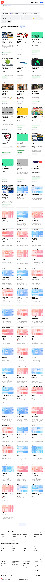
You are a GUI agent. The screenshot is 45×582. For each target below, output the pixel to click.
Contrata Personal (34, 2)
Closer (18, 82)
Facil (35, 536)
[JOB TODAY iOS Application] (36, 562)
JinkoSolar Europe (35, 249)
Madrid (2, 545)
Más (9, 21)
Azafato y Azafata (38, 18)
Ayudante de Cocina (27, 18)
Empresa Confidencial (6, 327)
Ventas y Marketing (15, 13)
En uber (24, 536)
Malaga (24, 548)
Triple (33, 484)
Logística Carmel (5, 30)
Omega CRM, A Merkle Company (21, 288)
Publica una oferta (4, 563)
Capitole (3, 209)
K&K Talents (19, 229)
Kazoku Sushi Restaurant (6, 133)
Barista (4, 21)
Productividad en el (5, 538)
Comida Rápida (29, 15)
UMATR (3, 307)
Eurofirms (18, 58)
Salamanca (3, 552)
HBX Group (34, 209)
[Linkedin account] (11, 575)
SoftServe (33, 366)
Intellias (33, 307)
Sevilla (24, 546)
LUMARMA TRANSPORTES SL (37, 107)
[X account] (9, 575)
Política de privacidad (23, 578)
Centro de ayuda (26, 567)
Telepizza (14, 532)
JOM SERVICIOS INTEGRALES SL (7, 58)
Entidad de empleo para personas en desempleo (6, 83)
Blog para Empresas (5, 565)
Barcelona (14, 545)
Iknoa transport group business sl (21, 133)
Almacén (38, 15)
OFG (32, 347)
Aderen (18, 445)
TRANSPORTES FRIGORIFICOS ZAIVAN (7, 185)
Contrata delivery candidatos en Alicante (16, 27)
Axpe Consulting (35, 229)
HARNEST (33, 268)
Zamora (13, 550)
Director (2, 536)
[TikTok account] (1, 575)
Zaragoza (36, 550)
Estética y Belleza (6, 15)
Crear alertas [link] (22, 26)
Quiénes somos (26, 563)
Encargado (25, 534)
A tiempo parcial (15, 538)
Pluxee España (4, 464)
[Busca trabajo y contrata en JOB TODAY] (2, 2)
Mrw (32, 157)
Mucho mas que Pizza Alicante (37, 30)
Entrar (41, 2)
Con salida (25, 538)
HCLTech (33, 425)
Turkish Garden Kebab (36, 82)
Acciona (24, 532)
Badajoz (2, 548)
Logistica (14, 536)
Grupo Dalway (19, 107)
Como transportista (5, 539)
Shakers (3, 386)
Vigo (13, 546)
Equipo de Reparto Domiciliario (7, 157)
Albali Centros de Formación (22, 185)
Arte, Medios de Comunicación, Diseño (11, 18)
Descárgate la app (26, 561)
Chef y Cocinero (25, 13)
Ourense (35, 545)
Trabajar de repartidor (5, 534)
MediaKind (19, 209)
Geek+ (33, 327)
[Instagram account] (3, 575)
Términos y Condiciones (32, 578)
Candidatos (3, 567)
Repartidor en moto (38, 534)
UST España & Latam (35, 288)
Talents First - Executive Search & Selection (7, 288)
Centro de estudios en (38, 532)
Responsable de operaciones (4, 532)
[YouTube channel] (7, 575)
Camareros (5, 13)
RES (2, 249)
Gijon (35, 548)
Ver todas (14, 539)
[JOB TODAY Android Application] (41, 562)
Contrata (3, 561)
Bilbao (35, 546)
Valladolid (25, 550)
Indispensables (37, 538)
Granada (13, 548)
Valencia (24, 545)
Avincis (33, 185)
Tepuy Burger (19, 30)
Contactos (25, 565)
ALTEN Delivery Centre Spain (22, 268)
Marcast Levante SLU (20, 157)
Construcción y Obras (18, 15)
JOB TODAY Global (15, 564)
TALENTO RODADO (35, 58)
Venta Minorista (36, 13)
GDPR (39, 578)
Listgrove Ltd (4, 229)
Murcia (2, 550)
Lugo (2, 546)
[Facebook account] (5, 575)
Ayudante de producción (17, 534)
